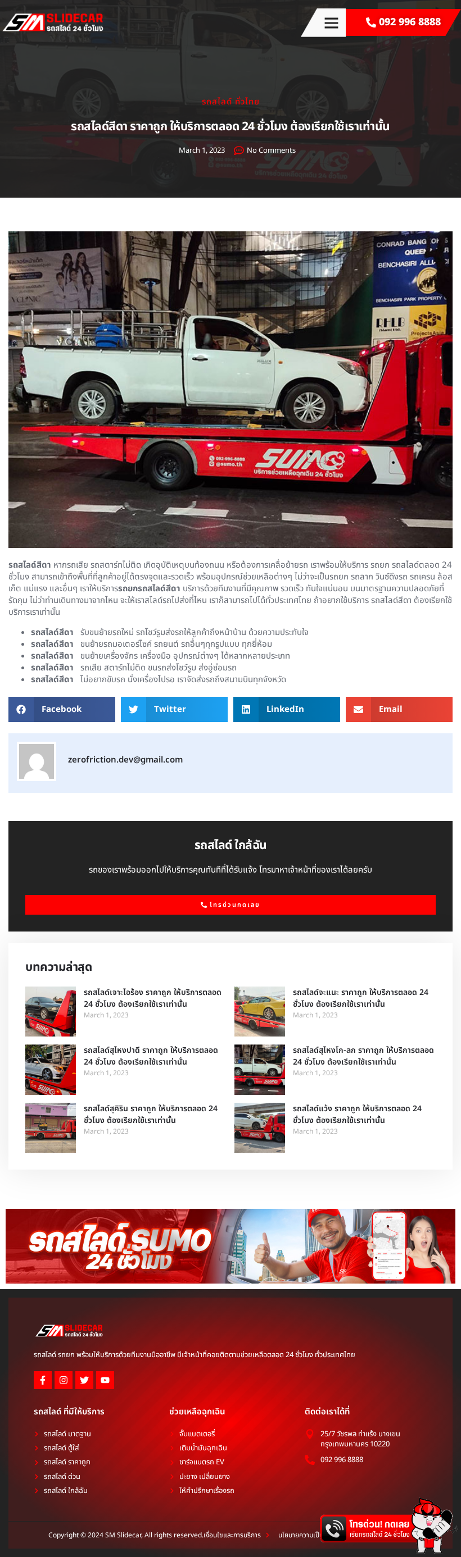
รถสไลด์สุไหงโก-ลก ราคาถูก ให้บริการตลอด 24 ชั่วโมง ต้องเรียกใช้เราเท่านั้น (363, 1056)
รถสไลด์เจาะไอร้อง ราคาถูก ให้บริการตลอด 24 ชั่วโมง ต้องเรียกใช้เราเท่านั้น (153, 998)
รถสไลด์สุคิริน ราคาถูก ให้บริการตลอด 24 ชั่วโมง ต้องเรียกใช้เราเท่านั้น (151, 1114)
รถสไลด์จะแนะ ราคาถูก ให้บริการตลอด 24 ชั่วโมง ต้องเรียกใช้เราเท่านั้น (360, 998)
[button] (332, 22)
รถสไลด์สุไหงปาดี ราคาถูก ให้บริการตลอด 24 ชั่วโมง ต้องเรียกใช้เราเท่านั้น (151, 1056)
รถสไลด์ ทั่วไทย (231, 101)
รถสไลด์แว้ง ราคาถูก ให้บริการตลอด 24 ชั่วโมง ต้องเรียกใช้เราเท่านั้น (357, 1114)
